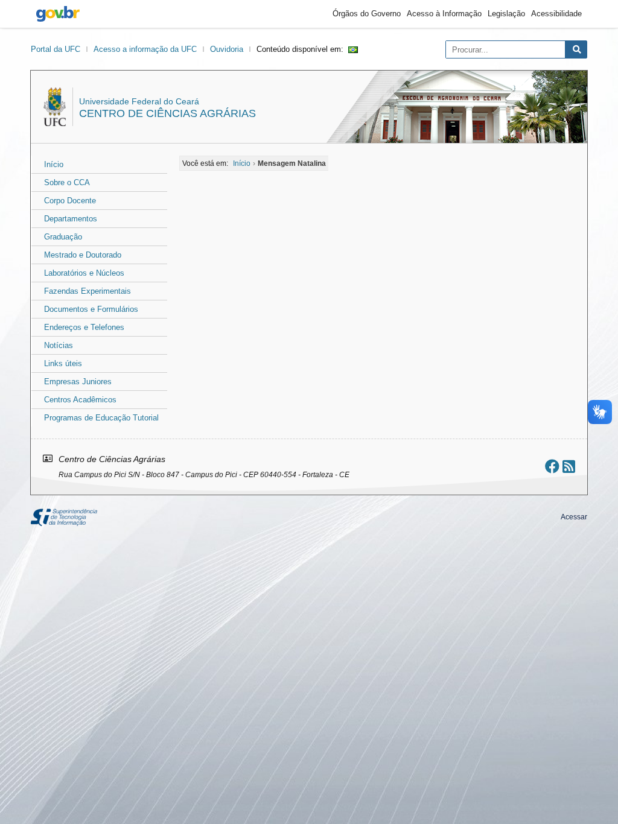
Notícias (58, 345)
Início (53, 164)
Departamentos (70, 218)
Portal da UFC (55, 49)
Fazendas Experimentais (87, 291)
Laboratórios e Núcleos (84, 272)
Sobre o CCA (67, 182)
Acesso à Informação (444, 13)
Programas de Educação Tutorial (101, 417)
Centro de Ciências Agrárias (167, 113)
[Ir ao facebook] (552, 466)
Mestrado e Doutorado (82, 254)
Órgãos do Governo (367, 13)
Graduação (63, 236)
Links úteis (63, 363)
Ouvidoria (226, 49)
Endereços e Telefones (84, 327)
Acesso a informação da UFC (145, 49)
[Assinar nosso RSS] (568, 466)
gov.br (58, 14)
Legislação (506, 13)
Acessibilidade (556, 13)
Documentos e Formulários (91, 309)
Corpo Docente (70, 200)
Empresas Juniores (78, 381)
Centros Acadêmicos (80, 399)
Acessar (574, 517)
